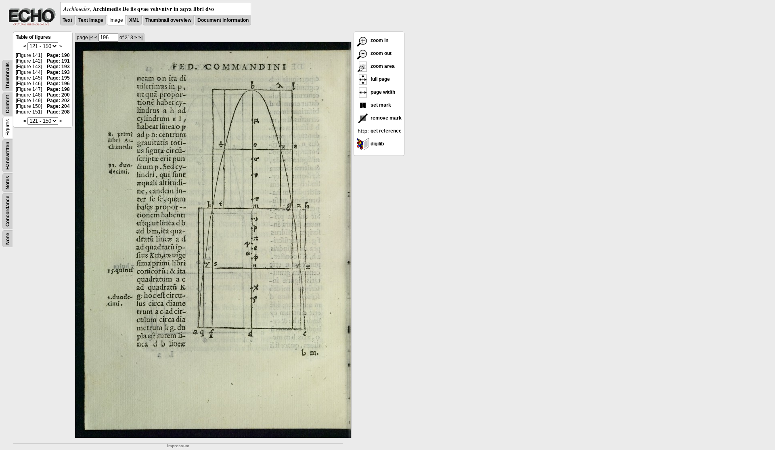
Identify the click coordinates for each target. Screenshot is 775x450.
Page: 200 (58, 95)
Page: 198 (58, 89)
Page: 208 (58, 112)
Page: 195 (58, 78)
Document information (223, 20)
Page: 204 (58, 106)
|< (91, 37)
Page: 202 (58, 100)
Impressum (178, 446)
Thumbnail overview (168, 20)
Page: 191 (58, 61)
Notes (7, 182)
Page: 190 (58, 55)
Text (67, 20)
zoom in (378, 40)
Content (7, 104)
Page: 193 (58, 66)
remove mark (385, 118)
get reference (385, 131)
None (7, 239)
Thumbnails (7, 75)
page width (382, 92)
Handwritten (7, 156)
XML (134, 20)
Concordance (7, 211)
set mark (380, 105)
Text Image (90, 20)
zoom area (382, 66)
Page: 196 (58, 83)
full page (379, 79)
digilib (376, 144)
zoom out (380, 53)
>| (140, 37)
